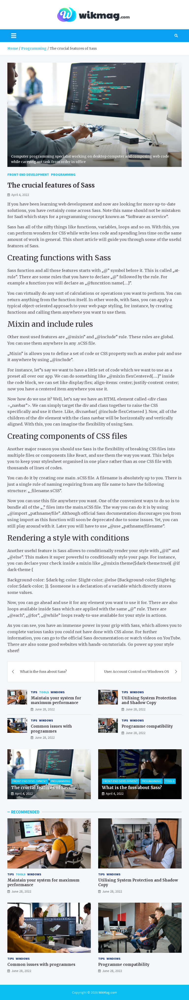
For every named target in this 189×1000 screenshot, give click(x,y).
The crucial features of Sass (40, 787)
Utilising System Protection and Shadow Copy (149, 700)
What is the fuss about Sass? (43, 671)
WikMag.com (107, 992)
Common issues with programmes (51, 729)
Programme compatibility (147, 726)
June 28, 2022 (45, 709)
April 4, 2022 (20, 194)
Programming (63, 174)
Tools (44, 692)
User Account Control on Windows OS (136, 671)
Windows (57, 692)
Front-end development (28, 174)
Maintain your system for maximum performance (56, 700)
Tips (34, 692)
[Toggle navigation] (13, 35)
